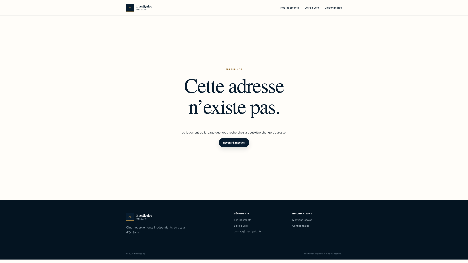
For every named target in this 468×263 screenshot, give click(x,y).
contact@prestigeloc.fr (247, 231)
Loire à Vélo (312, 7)
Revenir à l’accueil (234, 142)
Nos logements (289, 7)
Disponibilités (333, 7)
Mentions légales (302, 219)
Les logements (242, 219)
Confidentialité (300, 225)
